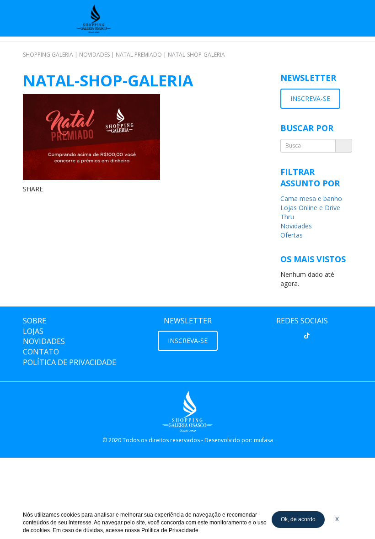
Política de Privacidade (69, 362)
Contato (41, 352)
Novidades (296, 226)
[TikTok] (307, 336)
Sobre (34, 321)
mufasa (263, 440)
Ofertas (291, 235)
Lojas (33, 331)
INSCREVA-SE (310, 98)
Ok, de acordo (298, 519)
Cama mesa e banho (311, 198)
